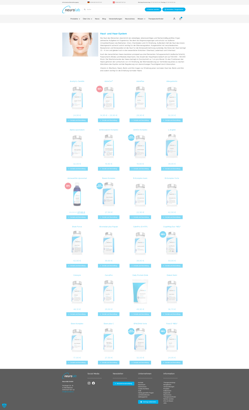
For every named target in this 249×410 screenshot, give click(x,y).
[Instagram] (89, 383)
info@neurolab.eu (68, 391)
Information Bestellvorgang (70, 2)
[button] (4, 405)
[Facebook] (93, 383)
